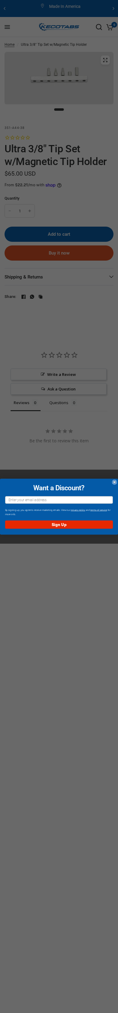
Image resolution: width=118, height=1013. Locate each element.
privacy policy (78, 509)
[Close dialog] (114, 482)
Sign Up (59, 524)
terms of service (98, 509)
